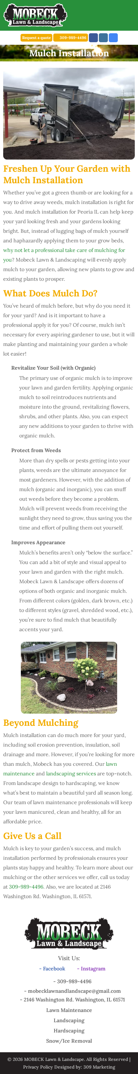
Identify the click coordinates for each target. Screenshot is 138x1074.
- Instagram (91, 968)
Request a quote (36, 37)
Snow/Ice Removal (69, 1041)
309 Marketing (99, 1067)
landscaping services (71, 773)
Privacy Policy (38, 1067)
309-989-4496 (73, 37)
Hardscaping (69, 1030)
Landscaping (69, 1020)
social (113, 37)
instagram (103, 37)
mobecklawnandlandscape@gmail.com (74, 991)
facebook (93, 37)
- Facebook (52, 968)
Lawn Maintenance (69, 1010)
